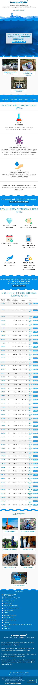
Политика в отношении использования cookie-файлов (18, 625)
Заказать (18, 93)
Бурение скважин (9, 601)
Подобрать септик (19, 41)
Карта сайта (7, 629)
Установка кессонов (10, 620)
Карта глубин (8, 603)
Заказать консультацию (19, 202)
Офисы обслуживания (10, 594)
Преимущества (13, 99)
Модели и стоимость (23, 99)
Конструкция (5, 99)
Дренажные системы (10, 615)
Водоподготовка (9, 610)
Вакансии (7, 622)
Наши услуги (33, 99)
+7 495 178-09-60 (18, 10)
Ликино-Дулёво (13, 638)
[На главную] (19, 1)
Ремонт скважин (9, 617)
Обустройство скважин (11, 605)
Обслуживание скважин (11, 608)
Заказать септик (19, 286)
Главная (5, 638)
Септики (6, 613)
